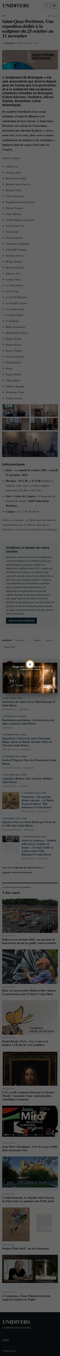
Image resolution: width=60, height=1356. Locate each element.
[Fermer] (30, 664)
